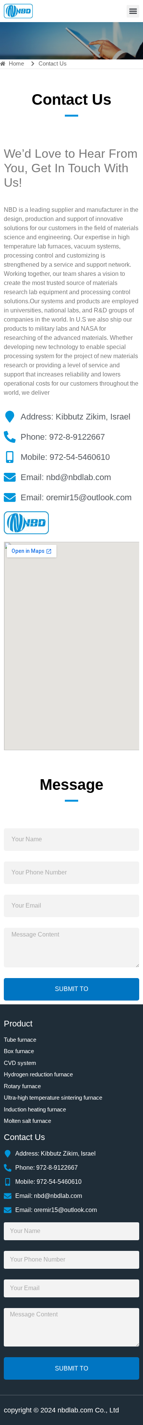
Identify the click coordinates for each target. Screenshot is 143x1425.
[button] (133, 11)
